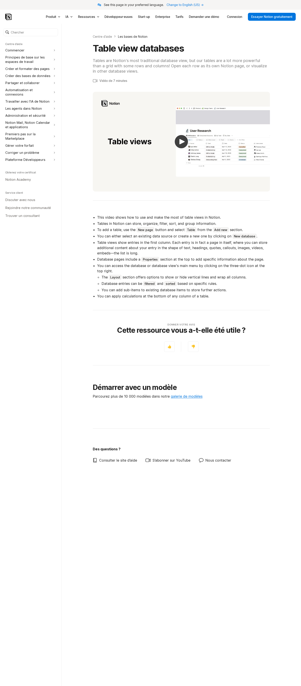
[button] (31, 32)
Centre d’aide (102, 36)
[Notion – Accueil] (9, 17)
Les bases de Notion (132, 36)
